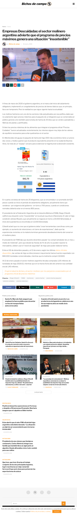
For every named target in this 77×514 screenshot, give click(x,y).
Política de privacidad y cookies (40, 511)
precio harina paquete (54, 278)
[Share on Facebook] (4, 85)
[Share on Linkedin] (18, 85)
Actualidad (9, 340)
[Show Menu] (74, 4)
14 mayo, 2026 (57, 387)
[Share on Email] (15, 85)
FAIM (23, 278)
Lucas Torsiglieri (13, 387)
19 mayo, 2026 (23, 387)
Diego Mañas (49, 350)
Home (4, 26)
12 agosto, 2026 (23, 348)
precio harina (40, 278)
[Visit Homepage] (36, 4)
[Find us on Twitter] (35, 492)
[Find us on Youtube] (42, 492)
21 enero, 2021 (27, 44)
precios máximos (22, 281)
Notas (9, 26)
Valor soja (46, 376)
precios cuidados (8, 281)
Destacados (6, 403)
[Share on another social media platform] (22, 85)
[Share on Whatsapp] (11, 85)
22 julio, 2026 (58, 350)
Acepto (56, 511)
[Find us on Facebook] (28, 492)
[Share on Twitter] (7, 85)
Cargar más (38, 392)
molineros (30, 278)
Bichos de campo (14, 44)
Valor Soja (48, 387)
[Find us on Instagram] (49, 492)
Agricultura (47, 340)
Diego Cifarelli (14, 278)
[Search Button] (64, 503)
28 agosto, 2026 (7, 413)
